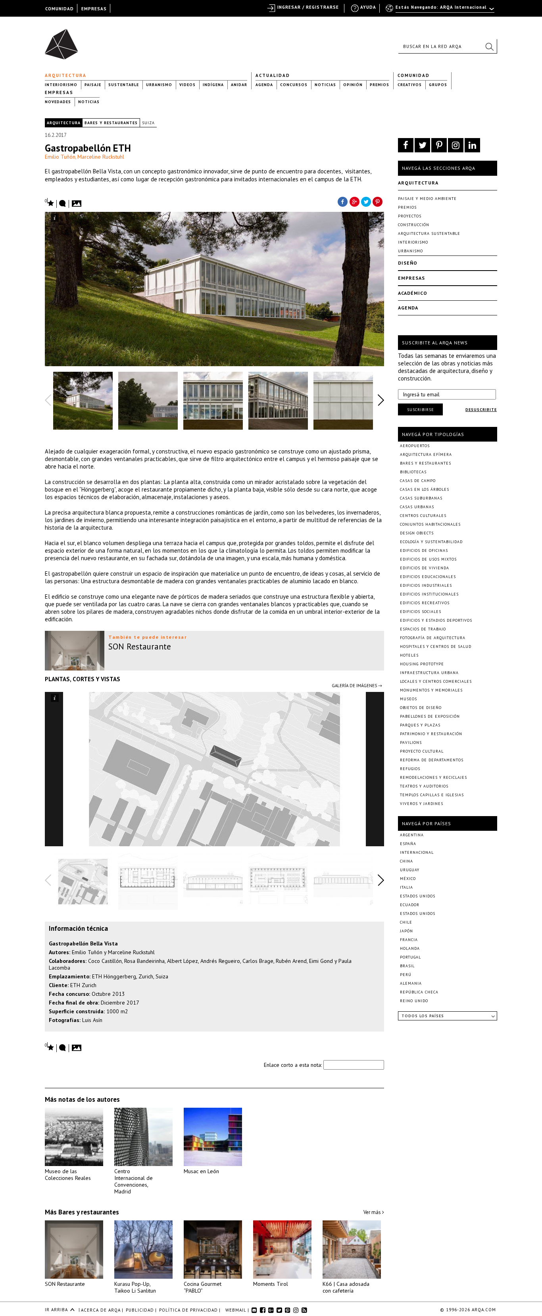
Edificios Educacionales (428, 576)
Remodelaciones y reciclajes (433, 777)
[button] (489, 46)
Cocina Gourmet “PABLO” (202, 1287)
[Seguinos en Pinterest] (439, 145)
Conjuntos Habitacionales (430, 524)
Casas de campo (418, 480)
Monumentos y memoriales (431, 690)
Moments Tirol (270, 1283)
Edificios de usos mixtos (428, 559)
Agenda (264, 84)
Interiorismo (61, 84)
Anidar (239, 84)
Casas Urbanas (417, 506)
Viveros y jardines (421, 803)
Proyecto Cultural (422, 751)
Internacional (417, 852)
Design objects (417, 533)
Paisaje (93, 84)
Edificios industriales (426, 585)
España (408, 843)
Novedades (58, 101)
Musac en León (201, 1171)
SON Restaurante (65, 1283)
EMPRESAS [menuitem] (94, 9)
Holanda (410, 948)
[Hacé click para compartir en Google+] (354, 201)
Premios (379, 84)
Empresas (59, 92)
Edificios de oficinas (424, 550)
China (406, 861)
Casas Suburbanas (421, 498)
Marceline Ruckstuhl (100, 156)
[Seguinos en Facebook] (405, 145)
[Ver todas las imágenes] (78, 201)
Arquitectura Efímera (426, 454)
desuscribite (481, 409)
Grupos (438, 84)
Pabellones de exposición (430, 716)
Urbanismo (159, 84)
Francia (409, 939)
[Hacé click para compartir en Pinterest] (378, 201)
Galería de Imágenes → (357, 685)
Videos (187, 84)
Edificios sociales (420, 611)
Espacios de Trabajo (423, 629)
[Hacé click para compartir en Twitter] (366, 201)
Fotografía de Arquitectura (432, 637)
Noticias (325, 84)
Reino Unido (414, 1000)
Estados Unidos (417, 896)
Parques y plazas (420, 725)
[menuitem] (441, 10)
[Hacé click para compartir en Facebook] (342, 201)
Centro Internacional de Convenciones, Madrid (133, 1181)
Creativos (410, 84)
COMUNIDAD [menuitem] (59, 9)
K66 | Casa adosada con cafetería (346, 1287)
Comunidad (414, 75)
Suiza (148, 122)
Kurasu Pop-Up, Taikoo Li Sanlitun (135, 1287)
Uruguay (409, 869)
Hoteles (409, 655)
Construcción (413, 224)
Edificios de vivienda (424, 568)
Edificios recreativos (425, 602)
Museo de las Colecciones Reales (68, 1175)
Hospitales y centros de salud (435, 646)
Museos (408, 698)
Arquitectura (65, 75)
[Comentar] (62, 204)
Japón (406, 931)
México (408, 878)
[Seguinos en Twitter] (422, 145)
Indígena (213, 84)
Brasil (407, 965)
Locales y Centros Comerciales (436, 681)
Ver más (372, 1212)
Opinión (353, 84)
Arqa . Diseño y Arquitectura (64, 40)
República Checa (419, 992)
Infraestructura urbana (429, 672)
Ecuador (409, 904)
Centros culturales (423, 515)
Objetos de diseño (421, 707)
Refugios (410, 768)
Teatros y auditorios (424, 786)
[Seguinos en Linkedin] (472, 145)
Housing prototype (422, 664)
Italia (406, 887)
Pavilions (411, 742)
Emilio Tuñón (60, 156)
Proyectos (409, 216)
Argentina (412, 835)
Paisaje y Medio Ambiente (427, 198)
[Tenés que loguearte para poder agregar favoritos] (49, 202)
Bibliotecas (413, 472)
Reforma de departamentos (431, 760)
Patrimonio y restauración (431, 733)
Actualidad (273, 75)
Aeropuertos (415, 445)
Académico (412, 293)
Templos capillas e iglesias (432, 794)
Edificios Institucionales (429, 594)
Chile (406, 922)
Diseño (407, 263)
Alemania (411, 983)
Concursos (294, 84)
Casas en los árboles (424, 489)
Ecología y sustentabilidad (431, 541)
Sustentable (123, 84)
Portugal (410, 957)
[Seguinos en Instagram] (455, 145)
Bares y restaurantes (111, 122)
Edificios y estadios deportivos (436, 620)
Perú (405, 974)
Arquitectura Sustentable (429, 233)
